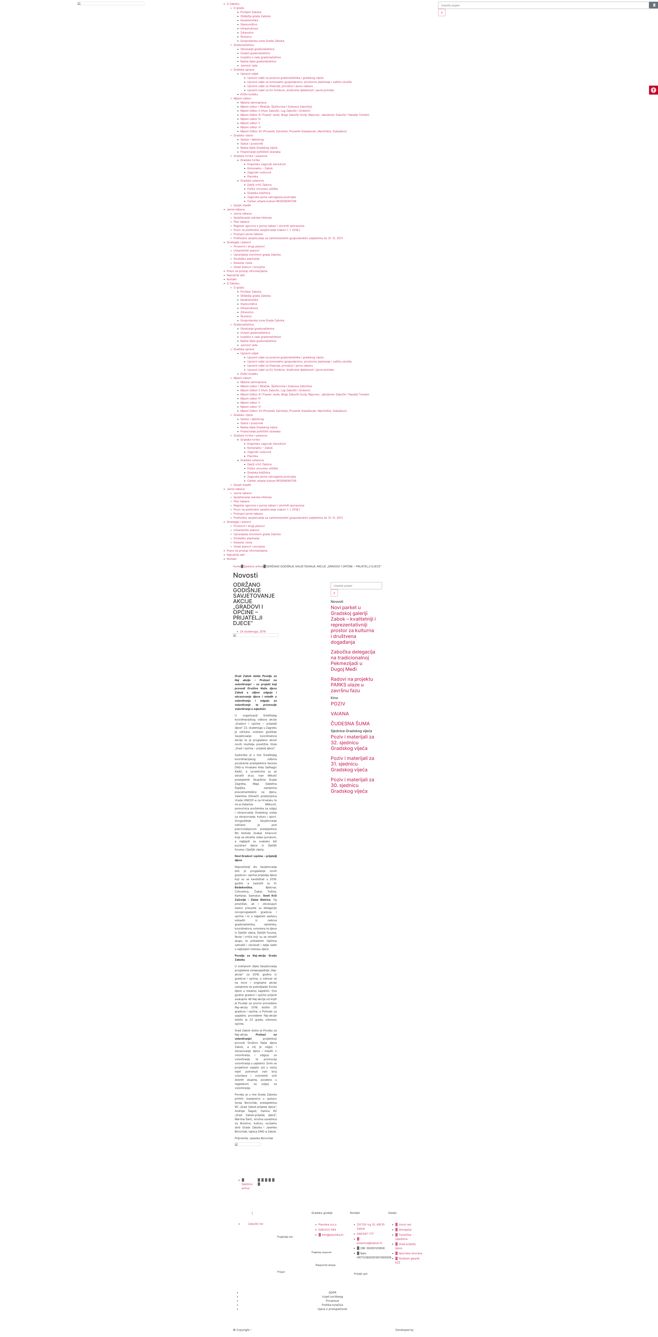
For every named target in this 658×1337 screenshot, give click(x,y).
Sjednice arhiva (253, 566)
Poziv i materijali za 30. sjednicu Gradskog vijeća (352, 785)
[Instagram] (252, 1237)
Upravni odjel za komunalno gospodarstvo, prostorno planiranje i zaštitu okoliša (299, 82)
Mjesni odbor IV (250, 119)
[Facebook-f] (240, 1237)
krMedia (420, 1330)
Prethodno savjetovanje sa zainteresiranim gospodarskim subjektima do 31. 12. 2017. (288, 238)
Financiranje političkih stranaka (260, 151)
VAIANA (340, 714)
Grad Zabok (260, 1330)
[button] (259, 1180)
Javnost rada (248, 65)
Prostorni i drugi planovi (249, 246)
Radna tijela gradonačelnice (258, 61)
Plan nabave (241, 221)
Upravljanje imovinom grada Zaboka (257, 254)
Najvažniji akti (236, 275)
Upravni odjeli (249, 73)
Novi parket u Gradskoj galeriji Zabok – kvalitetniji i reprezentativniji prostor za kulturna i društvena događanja (353, 625)
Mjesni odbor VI (250, 127)
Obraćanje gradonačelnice (257, 49)
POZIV (338, 704)
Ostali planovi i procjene (249, 267)
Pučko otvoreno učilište (262, 188)
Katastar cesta (243, 262)
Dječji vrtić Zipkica (259, 184)
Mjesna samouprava (253, 102)
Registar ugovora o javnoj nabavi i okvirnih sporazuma (269, 225)
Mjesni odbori (242, 98)
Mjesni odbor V (250, 123)
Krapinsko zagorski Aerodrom (266, 164)
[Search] (441, 12)
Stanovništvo (248, 24)
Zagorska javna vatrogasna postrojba (271, 197)
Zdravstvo (247, 32)
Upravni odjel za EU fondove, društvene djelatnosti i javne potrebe (290, 90)
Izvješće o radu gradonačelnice (260, 57)
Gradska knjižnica (258, 193)
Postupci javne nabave (248, 234)
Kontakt (232, 279)
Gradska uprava (244, 69)
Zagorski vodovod (259, 172)
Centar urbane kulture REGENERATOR (271, 201)
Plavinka (252, 176)
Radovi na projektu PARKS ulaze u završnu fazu (352, 684)
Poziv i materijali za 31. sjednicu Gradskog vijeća (352, 764)
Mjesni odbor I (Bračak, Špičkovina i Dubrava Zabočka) (276, 106)
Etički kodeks (249, 94)
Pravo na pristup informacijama (247, 271)
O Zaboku (233, 283)
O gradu (239, 287)
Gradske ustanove (252, 180)
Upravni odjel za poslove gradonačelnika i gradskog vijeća (285, 77)
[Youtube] (264, 1237)
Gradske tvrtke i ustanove (250, 156)
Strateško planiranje (246, 258)
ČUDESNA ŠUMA (350, 723)
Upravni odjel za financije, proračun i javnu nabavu (280, 86)
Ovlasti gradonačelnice (255, 53)
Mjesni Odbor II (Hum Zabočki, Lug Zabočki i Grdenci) (275, 110)
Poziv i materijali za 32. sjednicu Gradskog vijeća (352, 742)
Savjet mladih (242, 205)
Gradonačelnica (244, 45)
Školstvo (246, 36)
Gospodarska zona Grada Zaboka (262, 40)
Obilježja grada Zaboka (255, 16)
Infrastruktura (249, 28)
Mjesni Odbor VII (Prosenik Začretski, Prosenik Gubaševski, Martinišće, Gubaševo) (293, 131)
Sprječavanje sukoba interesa (253, 217)
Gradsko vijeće (243, 135)
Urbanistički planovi (246, 250)
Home (237, 566)
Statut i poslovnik (251, 143)
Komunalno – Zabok (260, 168)
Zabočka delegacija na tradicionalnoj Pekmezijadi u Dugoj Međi (353, 660)
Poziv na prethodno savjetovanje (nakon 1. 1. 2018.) (267, 230)
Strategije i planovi (239, 242)
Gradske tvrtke (250, 160)
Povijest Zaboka (250, 12)
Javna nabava (236, 209)
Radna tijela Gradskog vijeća (258, 147)
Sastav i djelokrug (252, 139)
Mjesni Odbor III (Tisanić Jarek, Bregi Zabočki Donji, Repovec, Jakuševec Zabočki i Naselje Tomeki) (304, 114)
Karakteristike (249, 20)
